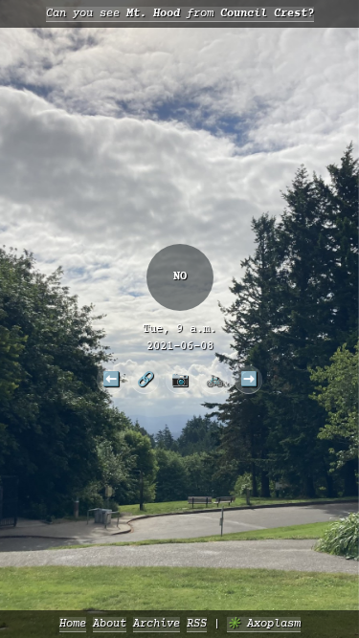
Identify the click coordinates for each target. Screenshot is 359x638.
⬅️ (111, 378)
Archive (156, 624)
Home (72, 624)
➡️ (249, 378)
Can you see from (180, 14)
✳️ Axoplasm (264, 624)
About (109, 624)
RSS (197, 624)
